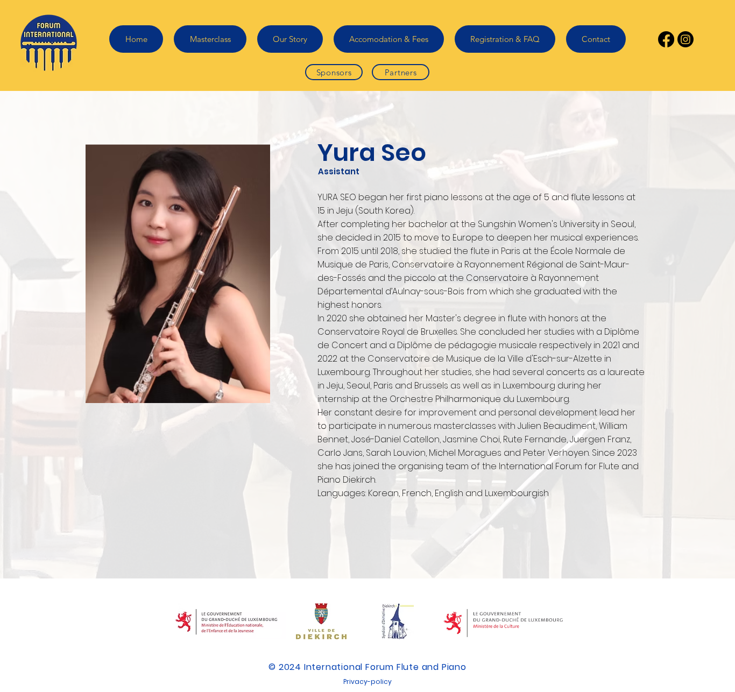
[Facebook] (666, 39)
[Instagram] (685, 39)
